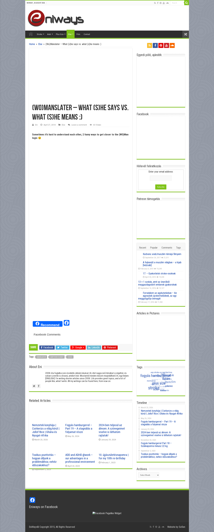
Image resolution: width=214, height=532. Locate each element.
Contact (87, 34)
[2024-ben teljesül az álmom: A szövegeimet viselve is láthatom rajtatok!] (176, 322)
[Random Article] (185, 34)
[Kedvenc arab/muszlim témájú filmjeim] (139, 254)
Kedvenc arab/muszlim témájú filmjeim (162, 254)
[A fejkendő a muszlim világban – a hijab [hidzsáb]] (139, 262)
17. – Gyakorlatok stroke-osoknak (159, 273)
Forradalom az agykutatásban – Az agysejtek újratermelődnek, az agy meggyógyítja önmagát (157, 295)
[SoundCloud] (167, 3)
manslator (41, 357)
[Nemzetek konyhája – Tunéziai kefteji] (176, 343)
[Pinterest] (160, 3)
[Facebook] (158, 3)
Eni (36, 124)
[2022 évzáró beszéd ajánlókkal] (160, 343)
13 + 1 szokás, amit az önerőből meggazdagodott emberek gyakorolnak (157, 283)
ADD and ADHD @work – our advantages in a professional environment (80, 458)
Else (69, 34)
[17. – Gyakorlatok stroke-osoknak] (139, 273)
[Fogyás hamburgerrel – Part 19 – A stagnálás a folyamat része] (160, 322)
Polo (78, 34)
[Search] (186, 2)
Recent (142, 247)
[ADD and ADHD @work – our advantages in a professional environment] (176, 332)
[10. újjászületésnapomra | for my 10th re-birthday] (145, 343)
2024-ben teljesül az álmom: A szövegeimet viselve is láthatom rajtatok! (112, 430)
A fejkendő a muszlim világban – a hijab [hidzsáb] (162, 264)
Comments (167, 247)
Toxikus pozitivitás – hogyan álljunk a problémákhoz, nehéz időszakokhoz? (44, 460)
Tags (178, 247)
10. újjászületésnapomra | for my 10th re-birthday (113, 456)
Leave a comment (79, 124)
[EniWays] (57, 17)
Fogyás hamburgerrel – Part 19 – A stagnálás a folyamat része (78, 428)
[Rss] (155, 3)
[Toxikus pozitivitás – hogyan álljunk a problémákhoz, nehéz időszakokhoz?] (160, 332)
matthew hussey (56, 357)
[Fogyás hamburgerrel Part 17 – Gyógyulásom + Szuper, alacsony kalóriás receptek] (145, 353)
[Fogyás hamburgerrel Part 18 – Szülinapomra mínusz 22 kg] (145, 332)
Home (31, 34)
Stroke (39, 34)
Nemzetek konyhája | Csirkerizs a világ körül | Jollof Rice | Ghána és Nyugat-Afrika (45, 430)
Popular (154, 247)
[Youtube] (163, 3)
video (70, 357)
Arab (49, 34)
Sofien (182, 526)
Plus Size (59, 34)
